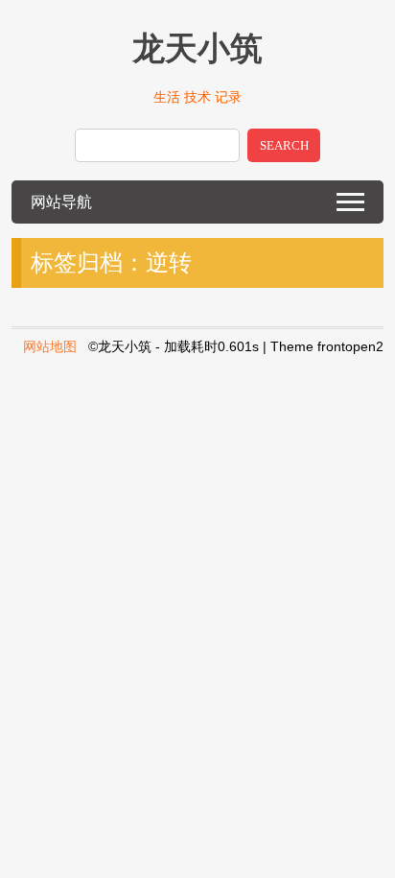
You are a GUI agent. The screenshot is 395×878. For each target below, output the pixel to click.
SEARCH (284, 145)
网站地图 (50, 346)
